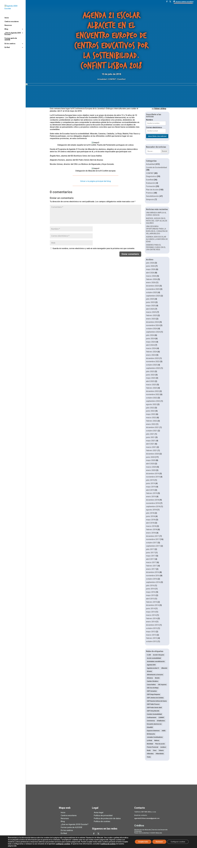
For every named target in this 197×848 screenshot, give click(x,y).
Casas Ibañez (151, 684)
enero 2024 (151, 355)
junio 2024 (150, 338)
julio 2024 (150, 335)
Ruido (149, 750)
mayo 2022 (150, 414)
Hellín (163, 730)
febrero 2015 (151, 602)
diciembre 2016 (152, 572)
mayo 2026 (150, 269)
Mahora (156, 740)
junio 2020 (150, 457)
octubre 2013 (151, 628)
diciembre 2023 (152, 358)
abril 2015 (150, 599)
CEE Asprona (162, 684)
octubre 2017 (151, 543)
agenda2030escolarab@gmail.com (146, 818)
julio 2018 (150, 513)
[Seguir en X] (98, 833)
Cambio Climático (152, 681)
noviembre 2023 (152, 361)
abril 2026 (150, 273)
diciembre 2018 (152, 500)
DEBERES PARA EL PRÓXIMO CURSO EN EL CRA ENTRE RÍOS (156, 247)
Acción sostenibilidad (154, 658)
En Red (7, 47)
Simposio (150, 199)
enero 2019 (151, 496)
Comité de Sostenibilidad (156, 167)
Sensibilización (152, 196)
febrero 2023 (151, 388)
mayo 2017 (150, 556)
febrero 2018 (151, 529)
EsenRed (121, 79)
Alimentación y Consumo (155, 674)
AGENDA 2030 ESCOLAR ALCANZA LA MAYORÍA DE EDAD (157, 239)
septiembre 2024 (153, 332)
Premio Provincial (152, 747)
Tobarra (161, 750)
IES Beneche (151, 734)
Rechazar (159, 842)
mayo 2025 (150, 306)
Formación (150, 186)
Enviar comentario (130, 254)
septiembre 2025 (153, 296)
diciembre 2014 (152, 605)
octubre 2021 (151, 431)
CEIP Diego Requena (153, 694)
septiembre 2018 (153, 506)
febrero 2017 (151, 566)
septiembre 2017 (153, 546)
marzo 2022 (151, 417)
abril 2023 (150, 381)
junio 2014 (150, 608)
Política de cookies (102, 821)
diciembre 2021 (152, 427)
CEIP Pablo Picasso (153, 704)
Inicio (7, 18)
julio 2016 (150, 585)
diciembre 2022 (152, 391)
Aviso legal (98, 812)
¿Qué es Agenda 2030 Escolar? (13, 33)
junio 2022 (150, 411)
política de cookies (108, 844)
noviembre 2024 (152, 325)
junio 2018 (150, 516)
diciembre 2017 (152, 536)
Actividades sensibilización (156, 661)
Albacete (164, 668)
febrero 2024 (151, 352)
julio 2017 (150, 549)
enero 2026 (151, 282)
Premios (149, 193)
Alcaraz (149, 671)
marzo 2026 (151, 276)
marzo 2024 (151, 348)
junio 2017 (150, 552)
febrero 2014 (151, 618)
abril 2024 (150, 345)
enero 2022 (151, 424)
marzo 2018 (151, 526)
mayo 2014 (150, 612)
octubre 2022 (151, 398)
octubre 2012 (151, 641)
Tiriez (154, 750)
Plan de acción (160, 744)
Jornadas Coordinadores (155, 737)
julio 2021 (150, 434)
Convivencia (151, 721)
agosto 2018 (151, 510)
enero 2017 (151, 569)
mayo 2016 (150, 592)
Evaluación (150, 183)
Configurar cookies (178, 842)
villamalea (150, 753)
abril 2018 (150, 523)
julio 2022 (150, 408)
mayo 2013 (150, 632)
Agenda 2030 (151, 665)
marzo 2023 (151, 385)
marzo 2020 (151, 467)
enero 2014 (151, 622)
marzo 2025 (151, 312)
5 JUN (149, 655)
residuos (163, 747)
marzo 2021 (151, 447)
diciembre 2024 (152, 322)
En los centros (10, 43)
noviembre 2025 (152, 289)
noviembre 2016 (152, 575)
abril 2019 (150, 490)
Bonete (157, 678)
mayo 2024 (150, 342)
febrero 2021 (151, 450)
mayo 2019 (150, 487)
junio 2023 (150, 375)
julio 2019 (150, 480)
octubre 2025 (151, 292)
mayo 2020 (150, 460)
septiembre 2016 (153, 582)
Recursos (8, 25)
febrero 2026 (151, 279)
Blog (6, 29)
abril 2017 (150, 559)
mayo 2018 (150, 520)
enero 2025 (151, 319)
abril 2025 (150, 309)
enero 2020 (151, 470)
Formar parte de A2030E (11, 39)
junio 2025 (150, 302)
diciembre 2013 (152, 625)
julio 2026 (150, 263)
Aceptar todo (143, 842)
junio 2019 (150, 483)
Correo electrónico (154, 127)
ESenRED (150, 727)
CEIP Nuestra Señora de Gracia (157, 701)
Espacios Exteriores (153, 730)
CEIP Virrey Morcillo (153, 711)
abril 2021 (150, 444)
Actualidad (102, 79)
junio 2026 (150, 266)
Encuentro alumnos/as (154, 724)
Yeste (149, 757)
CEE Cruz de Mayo (152, 688)
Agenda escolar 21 (153, 668)
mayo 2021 (150, 441)
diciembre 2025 (152, 286)
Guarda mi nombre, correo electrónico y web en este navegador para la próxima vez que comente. (94, 248)
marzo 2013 (151, 635)
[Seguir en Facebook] (94, 833)
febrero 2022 (151, 421)
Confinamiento (151, 717)
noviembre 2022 (152, 394)
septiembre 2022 (153, 401)
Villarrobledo (160, 753)
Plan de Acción (152, 190)
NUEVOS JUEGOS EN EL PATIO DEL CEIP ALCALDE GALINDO (156, 220)
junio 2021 (150, 437)
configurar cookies (63, 844)
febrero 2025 (151, 315)
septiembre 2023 (153, 368)
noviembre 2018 (152, 503)
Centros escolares (12, 21)
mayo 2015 (150, 595)
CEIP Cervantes (152, 691)
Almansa (150, 678)
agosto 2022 (151, 404)
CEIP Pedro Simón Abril (154, 707)
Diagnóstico (151, 176)
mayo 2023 (150, 378)
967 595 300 (145, 812)
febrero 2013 (151, 638)
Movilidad (150, 744)
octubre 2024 (151, 328)
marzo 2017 (151, 562)
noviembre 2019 (152, 477)
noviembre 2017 (152, 539)
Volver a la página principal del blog (95, 181)
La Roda (149, 740)
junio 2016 (150, 589)
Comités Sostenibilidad (154, 714)
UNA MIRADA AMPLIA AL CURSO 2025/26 (156, 214)
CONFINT (112, 79)
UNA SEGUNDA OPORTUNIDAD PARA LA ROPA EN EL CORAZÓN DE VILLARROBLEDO (157, 230)
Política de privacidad (103, 815)
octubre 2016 (151, 579)
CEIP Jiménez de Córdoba (155, 698)
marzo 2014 (151, 615)
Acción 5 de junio (158, 655)
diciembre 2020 (152, 454)
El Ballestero (161, 721)
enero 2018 (151, 533)
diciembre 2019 (152, 473)
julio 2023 (150, 371)
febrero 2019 (151, 493)
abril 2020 (150, 464)
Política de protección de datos (107, 818)
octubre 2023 (151, 365)
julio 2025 (150, 299)
